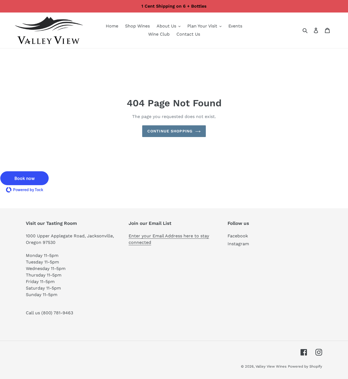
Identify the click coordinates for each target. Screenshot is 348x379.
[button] (24, 178)
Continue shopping (169, 131)
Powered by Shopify (305, 366)
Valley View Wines (271, 366)
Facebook (238, 235)
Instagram (238, 243)
